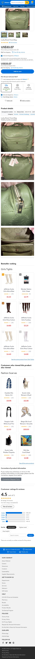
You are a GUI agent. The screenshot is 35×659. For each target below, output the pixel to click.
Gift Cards (5, 591)
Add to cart (17, 71)
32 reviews (14, 42)
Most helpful (6, 531)
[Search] (27, 2)
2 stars (3, 519)
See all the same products (26, 463)
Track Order (12, 552)
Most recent (11, 527)
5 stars (3, 513)
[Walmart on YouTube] (10, 643)
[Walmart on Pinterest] (13, 643)
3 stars (3, 517)
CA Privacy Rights (7, 622)
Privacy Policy (6, 619)
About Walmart (6, 561)
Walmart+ (4, 588)
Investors (4, 569)
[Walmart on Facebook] (3, 643)
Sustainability (5, 571)
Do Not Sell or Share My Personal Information (14, 627)
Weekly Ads (24, 552)
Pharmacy (4, 600)
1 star (3, 521)
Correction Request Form (11, 479)
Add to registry (26, 100)
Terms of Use (5, 616)
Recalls (4, 602)
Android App (5, 636)
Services (16, 6)
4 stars (3, 515)
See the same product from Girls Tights (22, 359)
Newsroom (5, 566)
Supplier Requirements (8, 574)
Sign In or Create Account (12, 549)
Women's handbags (24, 114)
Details (15, 97)
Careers (4, 563)
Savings (22, 6)
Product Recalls (6, 608)
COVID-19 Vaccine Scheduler (10, 597)
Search (30, 535)
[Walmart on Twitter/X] (6, 643)
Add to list (9, 100)
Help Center (28, 549)
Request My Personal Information (11, 624)
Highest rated (23, 527)
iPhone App (5, 633)
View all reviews (7, 506)
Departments (7, 6)
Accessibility (5, 605)
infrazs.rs (16, 56)
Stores (3, 583)
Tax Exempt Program (7, 610)
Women (16, 114)
